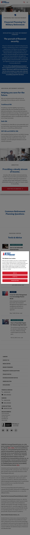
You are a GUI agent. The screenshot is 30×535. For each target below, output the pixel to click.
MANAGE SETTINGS (15, 280)
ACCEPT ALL (15, 276)
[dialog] (15, 267)
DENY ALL (15, 273)
